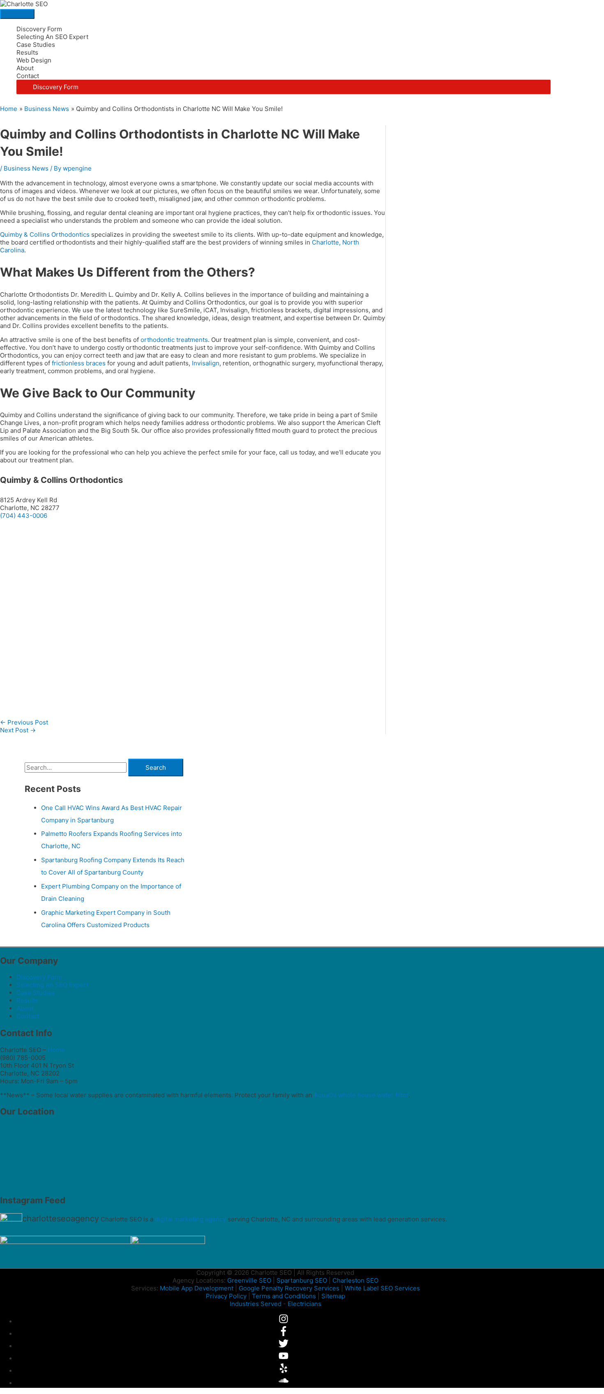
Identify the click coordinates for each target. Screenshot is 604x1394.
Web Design (33, 60)
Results (27, 52)
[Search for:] (76, 767)
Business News (26, 168)
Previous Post (24, 722)
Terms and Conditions (284, 1296)
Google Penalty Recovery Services (289, 1288)
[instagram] (283, 1321)
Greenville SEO (249, 1280)
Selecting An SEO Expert (52, 37)
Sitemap (333, 1296)
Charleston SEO (355, 1280)
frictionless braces (79, 363)
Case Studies (35, 44)
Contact (27, 76)
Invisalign (205, 363)
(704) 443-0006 (23, 515)
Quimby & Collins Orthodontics (45, 234)
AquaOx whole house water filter (361, 1095)
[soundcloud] (283, 1383)
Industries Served (255, 1304)
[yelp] (283, 1371)
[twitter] (283, 1346)
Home (56, 1050)
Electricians (304, 1304)
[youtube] (283, 1358)
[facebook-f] (283, 1334)
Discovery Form (39, 29)
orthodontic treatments (174, 340)
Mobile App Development (196, 1288)
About (25, 68)
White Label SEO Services (382, 1288)
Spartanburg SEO (302, 1280)
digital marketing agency (190, 1219)
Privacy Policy (226, 1296)
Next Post (18, 730)
